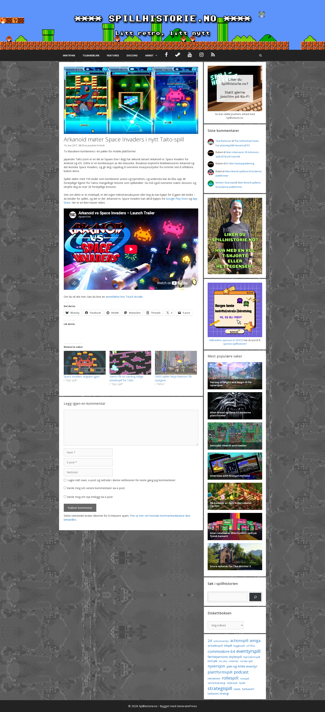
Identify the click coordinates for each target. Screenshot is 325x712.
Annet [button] (149, 55)
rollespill (230, 678)
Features (113, 55)
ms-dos (223, 661)
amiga (255, 640)
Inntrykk (69, 55)
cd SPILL (250, 645)
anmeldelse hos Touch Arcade (124, 296)
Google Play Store (177, 198)
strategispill (220, 688)
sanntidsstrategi (216, 683)
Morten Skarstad (225, 182)
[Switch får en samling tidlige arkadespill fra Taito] (130, 363)
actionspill (239, 640)
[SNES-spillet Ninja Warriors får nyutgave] (176, 363)
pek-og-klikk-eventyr (242, 666)
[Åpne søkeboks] (260, 55)
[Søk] (255, 597)
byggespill (239, 645)
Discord (132, 55)
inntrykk (212, 661)
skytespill (232, 683)
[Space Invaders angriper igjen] (85, 363)
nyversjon (216, 666)
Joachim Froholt (96, 145)
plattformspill (220, 672)
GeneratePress (187, 706)
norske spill (246, 661)
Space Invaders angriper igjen (81, 376)
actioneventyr (221, 641)
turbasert (248, 689)
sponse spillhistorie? (235, 343)
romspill (244, 678)
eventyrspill (248, 651)
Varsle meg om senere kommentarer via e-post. (96, 488)
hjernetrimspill (251, 657)
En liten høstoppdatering (240, 163)
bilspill (228, 645)
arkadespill (215, 645)
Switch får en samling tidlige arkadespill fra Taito (126, 378)
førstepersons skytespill (225, 657)
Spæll (242, 683)
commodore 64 (221, 651)
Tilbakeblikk (91, 55)
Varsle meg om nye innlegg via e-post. (90, 497)
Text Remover (223, 141)
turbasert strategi (218, 693)
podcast (241, 672)
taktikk (237, 689)
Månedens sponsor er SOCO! (226, 340)
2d (210, 640)
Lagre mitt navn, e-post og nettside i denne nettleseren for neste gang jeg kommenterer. (122, 480)
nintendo (233, 661)
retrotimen (214, 678)
